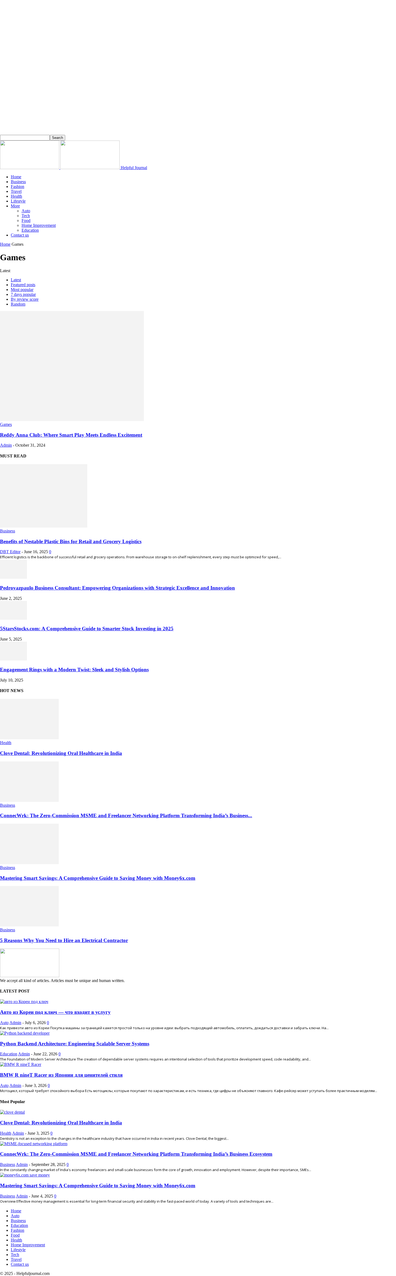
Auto (26, 210)
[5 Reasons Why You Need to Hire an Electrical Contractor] (29, 925)
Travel (16, 191)
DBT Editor (10, 551)
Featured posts (23, 284)
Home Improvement (39, 225)
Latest (16, 280)
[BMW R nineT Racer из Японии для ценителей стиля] (20, 1064)
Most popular (22, 289)
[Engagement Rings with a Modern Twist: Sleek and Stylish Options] (13, 659)
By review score (25, 299)
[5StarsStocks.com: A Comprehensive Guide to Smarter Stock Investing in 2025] (13, 618)
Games (6, 424)
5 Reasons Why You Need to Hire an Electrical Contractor (64, 940)
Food (26, 220)
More (15, 206)
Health (16, 196)
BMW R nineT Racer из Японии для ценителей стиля (61, 1075)
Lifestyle (18, 201)
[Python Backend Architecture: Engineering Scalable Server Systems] (25, 1033)
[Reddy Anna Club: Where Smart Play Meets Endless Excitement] (72, 419)
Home (16, 177)
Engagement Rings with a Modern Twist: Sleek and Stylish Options (74, 669)
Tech (26, 215)
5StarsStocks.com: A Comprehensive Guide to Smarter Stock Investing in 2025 (86, 628)
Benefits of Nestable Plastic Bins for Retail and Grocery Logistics (70, 541)
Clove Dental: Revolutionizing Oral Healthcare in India (61, 753)
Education (30, 230)
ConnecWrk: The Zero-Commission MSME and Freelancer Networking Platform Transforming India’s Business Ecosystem (136, 1154)
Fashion (17, 186)
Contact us (20, 235)
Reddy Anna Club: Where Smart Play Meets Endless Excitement (71, 435)
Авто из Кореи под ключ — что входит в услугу (55, 1012)
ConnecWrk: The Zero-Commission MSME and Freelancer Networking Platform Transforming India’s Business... (126, 815)
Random (18, 304)
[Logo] (30, 167)
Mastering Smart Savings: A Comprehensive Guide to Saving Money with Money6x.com (97, 878)
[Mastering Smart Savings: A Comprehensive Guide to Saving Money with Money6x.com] (29, 862)
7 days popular (23, 294)
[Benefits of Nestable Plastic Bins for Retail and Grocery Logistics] (43, 526)
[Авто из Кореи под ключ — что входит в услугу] (24, 1001)
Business (18, 181)
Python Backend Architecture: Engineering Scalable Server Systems (74, 1043)
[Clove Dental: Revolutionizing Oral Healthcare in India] (29, 738)
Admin (6, 445)
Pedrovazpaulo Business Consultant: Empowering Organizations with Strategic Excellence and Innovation (117, 588)
